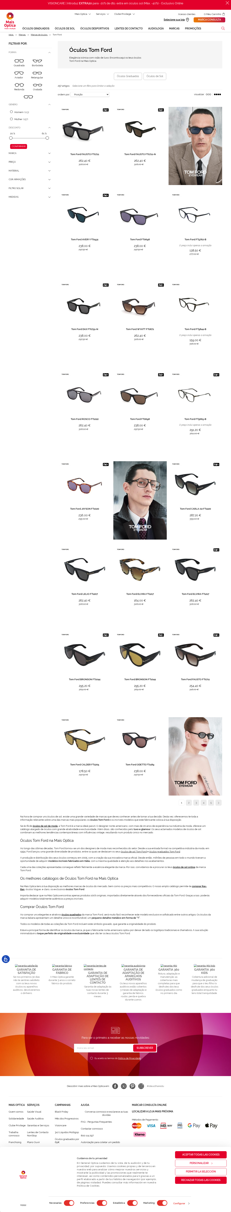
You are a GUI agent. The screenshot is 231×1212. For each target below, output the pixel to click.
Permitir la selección (201, 1171)
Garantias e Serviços (38, 1125)
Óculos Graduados (128, 76)
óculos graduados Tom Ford (164, 851)
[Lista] (208, 94)
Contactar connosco (92, 1128)
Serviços (100, 14)
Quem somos (16, 1111)
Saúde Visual (34, 1111)
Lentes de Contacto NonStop (38, 1134)
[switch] (102, 1203)
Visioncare (60, 1125)
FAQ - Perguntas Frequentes (96, 1121)
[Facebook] (115, 1086)
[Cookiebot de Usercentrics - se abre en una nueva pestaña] (23, 1205)
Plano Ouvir (33, 1142)
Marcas (22, 35)
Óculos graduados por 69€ (67, 1141)
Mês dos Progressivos (67, 1118)
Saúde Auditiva (35, 1118)
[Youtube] (123, 1086)
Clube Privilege (122, 14)
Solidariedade (16, 1118)
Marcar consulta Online (149, 1105)
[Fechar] (227, 3)
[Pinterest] (132, 1086)
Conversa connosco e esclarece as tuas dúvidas (106, 1113)
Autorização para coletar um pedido (100, 1142)
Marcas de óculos (39, 35)
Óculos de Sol (155, 76)
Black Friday (61, 1111)
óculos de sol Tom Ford (134, 851)
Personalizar (199, 1163)
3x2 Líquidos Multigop (67, 1132)
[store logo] (10, 21)
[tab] (30, 52)
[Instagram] (141, 1086)
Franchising (15, 1142)
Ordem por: (64, 94)
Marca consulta (209, 19)
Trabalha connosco (14, 1134)
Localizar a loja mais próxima (152, 1111)
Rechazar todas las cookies (201, 1180)
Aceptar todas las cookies (201, 1154)
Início (11, 35)
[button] (223, 28)
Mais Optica (81, 14)
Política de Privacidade (129, 1058)
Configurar (179, 1203)
